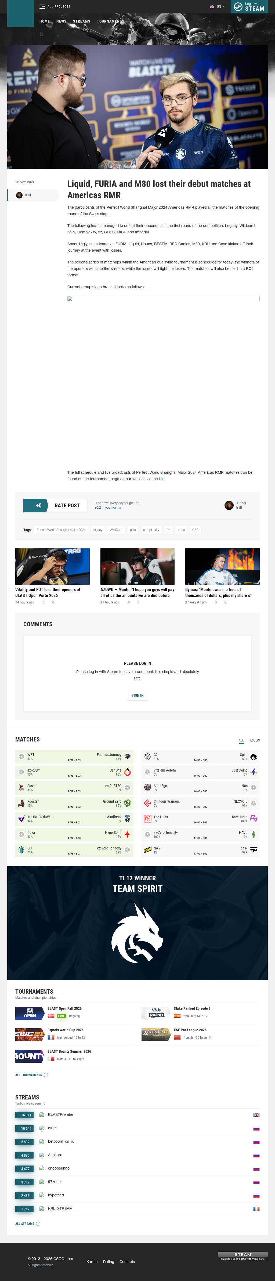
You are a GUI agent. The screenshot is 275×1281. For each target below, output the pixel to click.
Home (44, 21)
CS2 (195, 530)
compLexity (151, 530)
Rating (108, 1262)
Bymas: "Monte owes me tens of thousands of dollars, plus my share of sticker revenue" (218, 592)
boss (181, 530)
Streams (82, 21)
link (162, 479)
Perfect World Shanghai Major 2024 (61, 530)
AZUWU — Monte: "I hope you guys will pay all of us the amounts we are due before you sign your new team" (137, 592)
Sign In (138, 695)
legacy (97, 530)
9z (168, 530)
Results (254, 740)
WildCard (116, 530)
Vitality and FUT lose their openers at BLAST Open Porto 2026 (47, 592)
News (61, 21)
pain (133, 530)
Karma (92, 1262)
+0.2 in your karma (108, 507)
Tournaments (111, 21)
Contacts (127, 1262)
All (241, 740)
